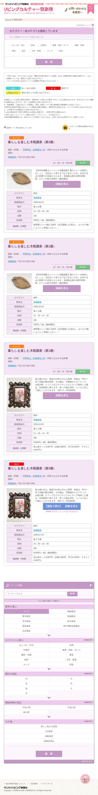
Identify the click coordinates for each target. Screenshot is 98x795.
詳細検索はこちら (83, 25)
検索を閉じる (86, 761)
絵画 (32, 45)
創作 (24, 51)
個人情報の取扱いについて (16, 784)
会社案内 (34, 784)
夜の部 (26, 712)
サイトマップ (48, 784)
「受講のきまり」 (42, 115)
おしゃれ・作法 (18, 45)
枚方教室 (71, 621)
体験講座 (49, 736)
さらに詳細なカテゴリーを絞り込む (24, 37)
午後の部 (71, 707)
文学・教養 (36, 51)
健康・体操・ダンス (61, 45)
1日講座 (49, 731)
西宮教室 (26, 626)
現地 (61, 51)
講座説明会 (49, 741)
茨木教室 (26, 621)
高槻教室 (12, 157)
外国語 (43, 45)
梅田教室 (71, 611)
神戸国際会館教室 (71, 626)
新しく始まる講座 (49, 726)
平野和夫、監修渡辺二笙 (34, 150)
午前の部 (26, 707)
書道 (14, 51)
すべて (26, 611)
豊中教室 (26, 616)
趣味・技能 (79, 45)
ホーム (8, 20)
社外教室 (26, 631)
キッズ (50, 51)
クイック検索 (16, 585)
